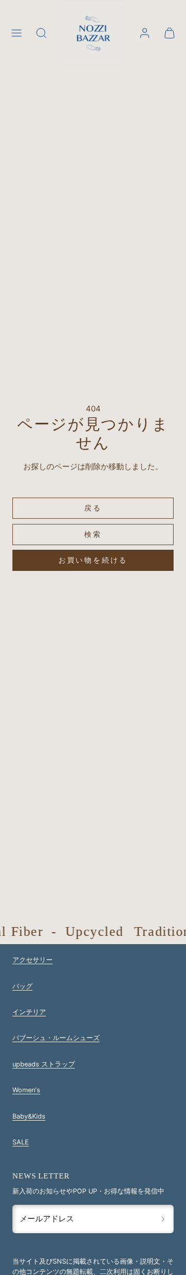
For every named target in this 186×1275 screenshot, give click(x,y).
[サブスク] (163, 1219)
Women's (26, 1090)
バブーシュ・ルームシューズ (56, 1038)
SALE (20, 1142)
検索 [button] (93, 534)
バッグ (22, 986)
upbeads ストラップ (43, 1064)
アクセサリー (32, 960)
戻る (93, 507)
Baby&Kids (28, 1116)
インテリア (29, 1012)
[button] (16, 33)
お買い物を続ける (93, 559)
